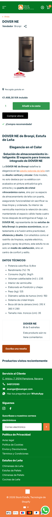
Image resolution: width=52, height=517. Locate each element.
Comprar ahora (15, 115)
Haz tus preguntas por (25, 393)
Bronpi (17, 26)
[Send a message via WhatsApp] (45, 510)
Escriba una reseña (16, 348)
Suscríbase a (46, 427)
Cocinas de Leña (11, 479)
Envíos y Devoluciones (14, 449)
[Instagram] (3, 408)
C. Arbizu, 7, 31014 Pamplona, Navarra (22, 378)
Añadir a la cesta (31, 105)
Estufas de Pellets (11, 470)
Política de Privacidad (16, 434)
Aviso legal (8, 440)
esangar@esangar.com (20, 389)
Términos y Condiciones (15, 453)
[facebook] (10, 408)
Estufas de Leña (12, 460)
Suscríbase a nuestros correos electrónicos (19, 418)
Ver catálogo (4, 7)
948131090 (13, 384)
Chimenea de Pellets (13, 475)
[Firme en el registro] (42, 7)
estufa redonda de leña (32, 170)
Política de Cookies (12, 444)
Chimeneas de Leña (12, 466)
